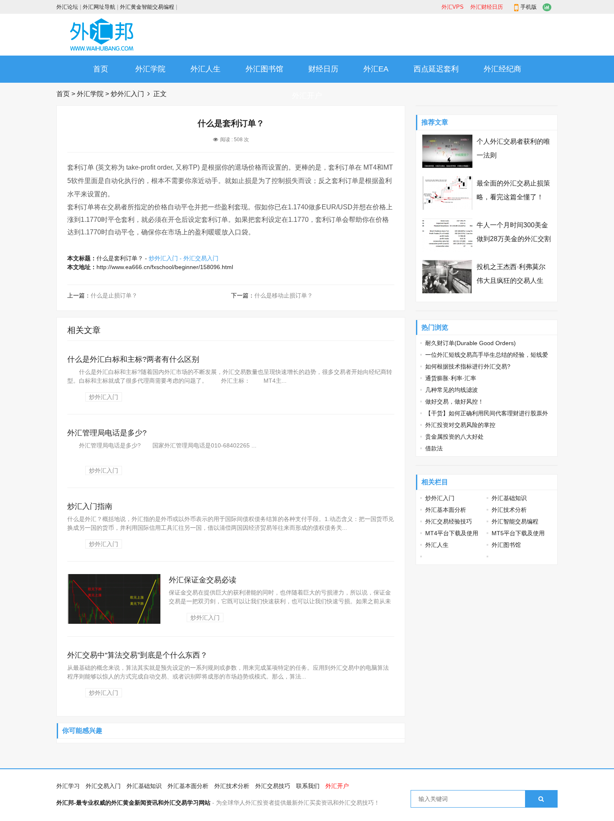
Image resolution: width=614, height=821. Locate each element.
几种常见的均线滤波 (451, 389)
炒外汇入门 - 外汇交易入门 (183, 258)
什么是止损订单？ (114, 295)
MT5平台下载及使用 (518, 533)
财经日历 (323, 69)
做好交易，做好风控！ (454, 401)
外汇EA (375, 69)
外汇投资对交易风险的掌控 (460, 425)
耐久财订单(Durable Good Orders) (470, 343)
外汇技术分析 (509, 509)
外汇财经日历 (486, 7)
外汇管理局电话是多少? (107, 433)
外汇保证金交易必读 (202, 580)
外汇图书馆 (264, 69)
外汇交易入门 (103, 786)
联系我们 (308, 786)
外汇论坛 (67, 7)
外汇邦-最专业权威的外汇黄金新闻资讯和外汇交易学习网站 (133, 802)
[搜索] (541, 798)
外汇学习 (68, 786)
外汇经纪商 (502, 69)
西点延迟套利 (436, 69)
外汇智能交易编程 (515, 521)
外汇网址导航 (99, 7)
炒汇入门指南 (89, 506)
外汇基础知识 (509, 498)
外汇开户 (307, 96)
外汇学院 (150, 69)
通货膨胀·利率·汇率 (450, 378)
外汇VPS (452, 7)
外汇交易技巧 (272, 786)
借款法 (434, 448)
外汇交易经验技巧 (448, 521)
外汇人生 (205, 69)
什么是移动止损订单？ (283, 295)
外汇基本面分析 (445, 509)
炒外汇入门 (127, 93)
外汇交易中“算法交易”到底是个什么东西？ (137, 655)
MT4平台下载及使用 (451, 533)
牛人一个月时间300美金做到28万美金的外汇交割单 (514, 238)
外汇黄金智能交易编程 (147, 7)
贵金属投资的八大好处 (454, 436)
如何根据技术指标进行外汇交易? (467, 366)
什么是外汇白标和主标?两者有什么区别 (133, 359)
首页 (100, 69)
